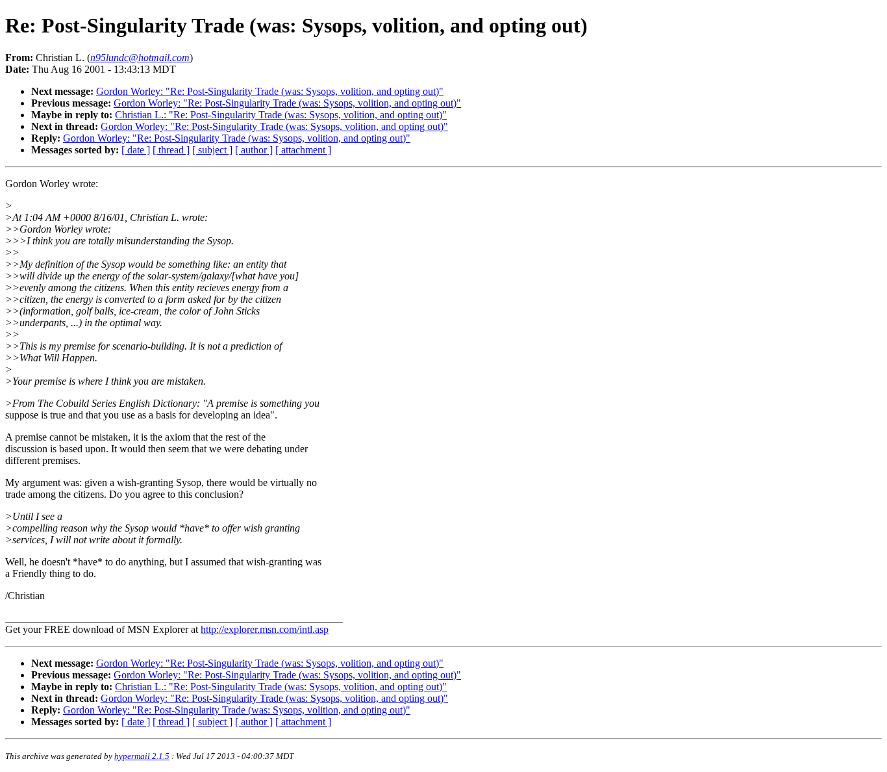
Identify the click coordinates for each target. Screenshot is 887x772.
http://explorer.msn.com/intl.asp (265, 629)
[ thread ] (171, 149)
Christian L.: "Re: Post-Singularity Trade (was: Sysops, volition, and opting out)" (281, 114)
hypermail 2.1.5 (141, 756)
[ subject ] (212, 149)
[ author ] (254, 149)
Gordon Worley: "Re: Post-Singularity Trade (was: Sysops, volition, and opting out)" (269, 91)
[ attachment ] (303, 149)
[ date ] (135, 149)
